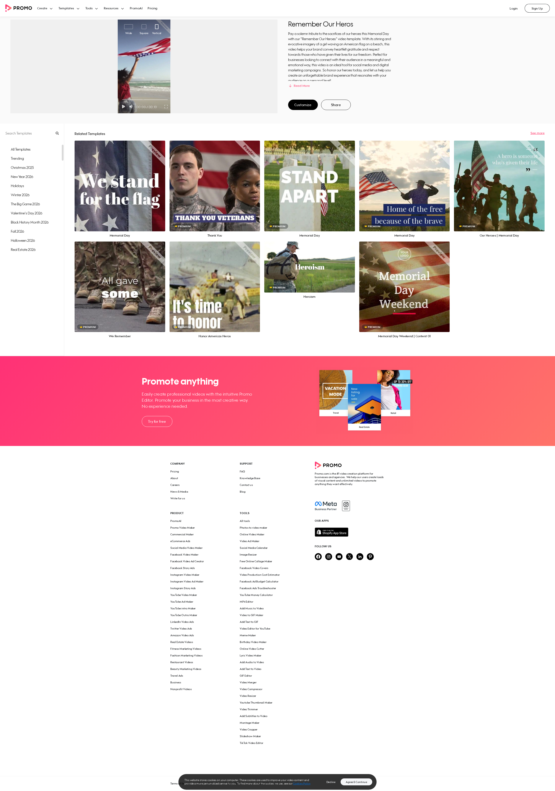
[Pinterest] (370, 557)
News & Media (179, 491)
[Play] (123, 107)
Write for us (177, 498)
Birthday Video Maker (253, 642)
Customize (302, 105)
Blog (242, 491)
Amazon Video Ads (182, 635)
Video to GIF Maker (251, 615)
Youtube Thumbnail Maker (256, 702)
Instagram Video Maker (184, 574)
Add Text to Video (250, 669)
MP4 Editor (246, 601)
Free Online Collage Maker (256, 561)
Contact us (246, 485)
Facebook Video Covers (254, 568)
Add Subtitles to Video (253, 716)
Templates (66, 8)
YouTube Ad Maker (181, 601)
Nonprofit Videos (181, 689)
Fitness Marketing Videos (185, 648)
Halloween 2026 (23, 240)
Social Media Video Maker (186, 547)
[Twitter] (349, 557)
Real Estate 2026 (23, 249)
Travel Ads (176, 675)
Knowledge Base (250, 478)
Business (175, 682)
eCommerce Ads (180, 541)
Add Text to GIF (249, 621)
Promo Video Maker (182, 527)
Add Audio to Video (252, 662)
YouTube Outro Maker (183, 615)
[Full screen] (166, 106)
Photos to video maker (253, 527)
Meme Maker (248, 635)
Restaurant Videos (181, 662)
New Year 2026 (22, 176)
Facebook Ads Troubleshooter (258, 588)
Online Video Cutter (252, 648)
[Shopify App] (350, 532)
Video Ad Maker (249, 541)
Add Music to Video (252, 608)
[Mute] (132, 106)
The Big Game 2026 (25, 204)
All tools (245, 521)
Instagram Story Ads (183, 588)
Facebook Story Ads (182, 568)
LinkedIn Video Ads (182, 621)
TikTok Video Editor (251, 743)
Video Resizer (248, 695)
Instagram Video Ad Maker (186, 581)
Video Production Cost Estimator (260, 574)
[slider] (122, 99)
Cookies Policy (302, 783)
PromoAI (136, 8)
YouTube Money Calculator (256, 595)
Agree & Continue (356, 782)
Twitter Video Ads (181, 628)
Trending (17, 158)
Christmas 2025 (22, 167)
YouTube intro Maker (183, 608)
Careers (175, 485)
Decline (331, 782)
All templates (21, 149)
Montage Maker (250, 722)
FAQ (242, 471)
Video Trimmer (249, 709)
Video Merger (248, 682)
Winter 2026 (20, 195)
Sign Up (537, 8)
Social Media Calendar (254, 547)
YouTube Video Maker (183, 595)
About (174, 478)
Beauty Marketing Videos (185, 669)
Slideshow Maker (250, 736)
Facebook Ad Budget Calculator (259, 581)
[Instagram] (346, 506)
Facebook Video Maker (184, 554)
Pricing (152, 8)
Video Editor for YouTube (255, 628)
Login (514, 8)
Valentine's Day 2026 (26, 213)
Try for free (157, 421)
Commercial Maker (182, 534)
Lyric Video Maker (250, 655)
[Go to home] (21, 8)
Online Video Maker (252, 534)
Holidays (17, 186)
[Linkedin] (359, 557)
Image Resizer (248, 554)
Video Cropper (249, 729)
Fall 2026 (17, 231)
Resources (111, 8)
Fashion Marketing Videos (186, 655)
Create (42, 8)
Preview (120, 181)
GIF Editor (246, 675)
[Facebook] (326, 506)
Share (336, 105)
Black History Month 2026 (30, 222)
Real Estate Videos (181, 642)
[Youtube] (339, 557)
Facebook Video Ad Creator (187, 561)
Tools (89, 8)
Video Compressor (251, 689)
